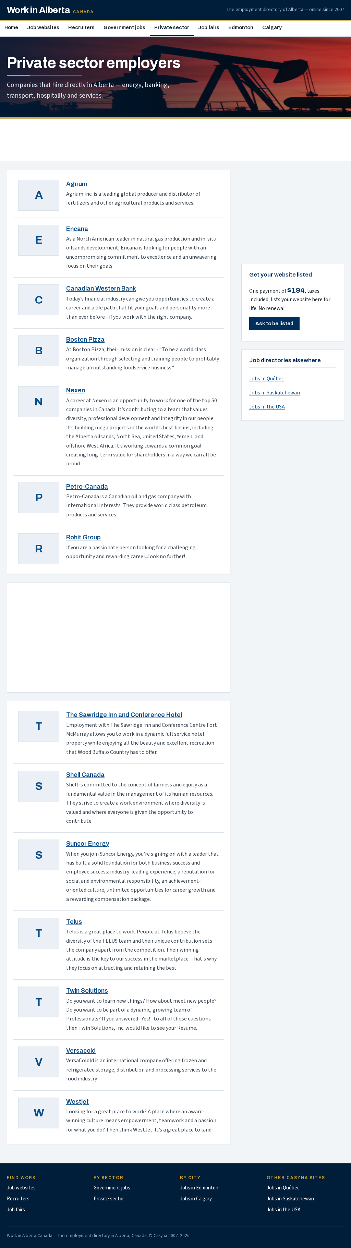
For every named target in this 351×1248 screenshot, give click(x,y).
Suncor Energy (87, 843)
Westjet (77, 1101)
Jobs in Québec (266, 378)
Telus (74, 921)
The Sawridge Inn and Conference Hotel (124, 714)
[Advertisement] (175, 139)
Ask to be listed (274, 323)
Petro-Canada (87, 486)
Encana (77, 228)
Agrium (76, 184)
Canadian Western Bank (101, 288)
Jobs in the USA (267, 407)
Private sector (171, 27)
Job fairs (208, 27)
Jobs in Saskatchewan (274, 392)
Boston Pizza (85, 339)
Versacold (81, 1050)
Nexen (75, 390)
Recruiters (81, 27)
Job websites (43, 27)
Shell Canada (85, 774)
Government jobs (124, 27)
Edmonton (240, 27)
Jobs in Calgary (196, 1198)
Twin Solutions (87, 990)
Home (11, 27)
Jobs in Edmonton (199, 1187)
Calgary (272, 27)
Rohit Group (83, 537)
